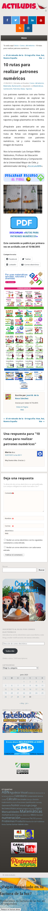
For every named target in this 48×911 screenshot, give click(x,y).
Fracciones (21, 802)
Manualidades (10, 811)
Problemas (8, 821)
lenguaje (31, 809)
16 (30, 689)
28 (18, 697)
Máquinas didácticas (22, 815)
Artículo (11, 796)
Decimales (22, 799)
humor (15, 805)
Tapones (29, 89)
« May (22, 703)
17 (36, 689)
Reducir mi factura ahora (10, 909)
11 (42, 686)
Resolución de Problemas (35, 821)
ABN (5, 792)
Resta (4, 824)
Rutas (23, 89)
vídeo (26, 824)
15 (24, 689)
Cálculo (12, 799)
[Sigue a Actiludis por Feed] (20, 28)
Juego (34, 805)
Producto (20, 821)
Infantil (22, 805)
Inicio (16, 46)
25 (42, 693)
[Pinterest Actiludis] (24, 862)
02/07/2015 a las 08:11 (13, 455)
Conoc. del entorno (27, 46)
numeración (7, 89)
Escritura (13, 802)
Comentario (9, 494)
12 (6, 689)
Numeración (16, 86)
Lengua (25, 809)
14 (18, 689)
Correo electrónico (9, 528)
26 (6, 697)
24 (36, 693)
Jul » (26, 703)
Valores (21, 824)
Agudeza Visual (19, 792)
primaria (39, 818)
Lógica (38, 808)
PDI (34, 818)
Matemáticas (38, 86)
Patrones (16, 89)
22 (24, 693)
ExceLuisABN (34, 166)
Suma (8, 824)
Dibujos (29, 799)
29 (24, 697)
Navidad (40, 815)
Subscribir (10, 651)
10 (36, 686)
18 (42, 689)
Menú (24, 38)
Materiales (7, 86)
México (33, 815)
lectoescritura (9, 808)
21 (18, 693)
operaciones (25, 818)
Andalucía (31, 793)
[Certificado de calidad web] (22, 768)
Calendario (21, 796)
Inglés (28, 805)
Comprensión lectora (35, 796)
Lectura (19, 808)
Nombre (9, 519)
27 (12, 697)
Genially (39, 802)
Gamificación (31, 802)
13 (12, 689)
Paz (31, 818)
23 (30, 693)
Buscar (5, 566)
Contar (4, 799)
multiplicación (8, 815)
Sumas (14, 824)
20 (12, 693)
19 (6, 693)
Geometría (6, 805)
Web (6, 533)
